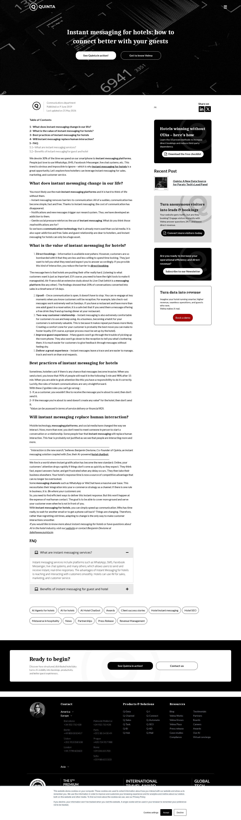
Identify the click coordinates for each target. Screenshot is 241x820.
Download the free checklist (184, 154)
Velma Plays (176, 724)
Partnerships (85, 620)
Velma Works (176, 715)
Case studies (176, 732)
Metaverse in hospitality (45, 620)
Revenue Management (132, 620)
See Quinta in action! (96, 55)
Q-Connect (152, 715)
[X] (208, 109)
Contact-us (177, 665)
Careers (197, 724)
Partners (197, 715)
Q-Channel (128, 715)
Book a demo (182, 317)
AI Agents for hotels (43, 610)
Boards (196, 720)
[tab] (81, 552)
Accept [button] (166, 812)
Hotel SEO (190, 610)
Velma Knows (177, 720)
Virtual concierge (202, 737)
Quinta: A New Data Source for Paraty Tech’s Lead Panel (190, 182)
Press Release (106, 620)
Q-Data (127, 711)
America (65, 711)
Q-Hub (126, 732)
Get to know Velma (140, 55)
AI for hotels (67, 610)
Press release (177, 728)
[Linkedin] (201, 109)
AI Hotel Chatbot (90, 610)
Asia (63, 766)
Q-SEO (150, 724)
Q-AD (149, 728)
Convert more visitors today (184, 232)
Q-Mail (149, 732)
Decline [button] (180, 812)
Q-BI (125, 728)
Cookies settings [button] (151, 812)
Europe (65, 715)
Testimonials (199, 711)
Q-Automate (153, 720)
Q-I (148, 711)
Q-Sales (127, 720)
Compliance (176, 737)
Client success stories (133, 610)
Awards (110, 610)
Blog (172, 711)
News (68, 620)
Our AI (196, 732)
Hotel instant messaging (164, 610)
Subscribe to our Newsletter (183, 271)
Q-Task (126, 724)
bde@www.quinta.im (41, 532)
